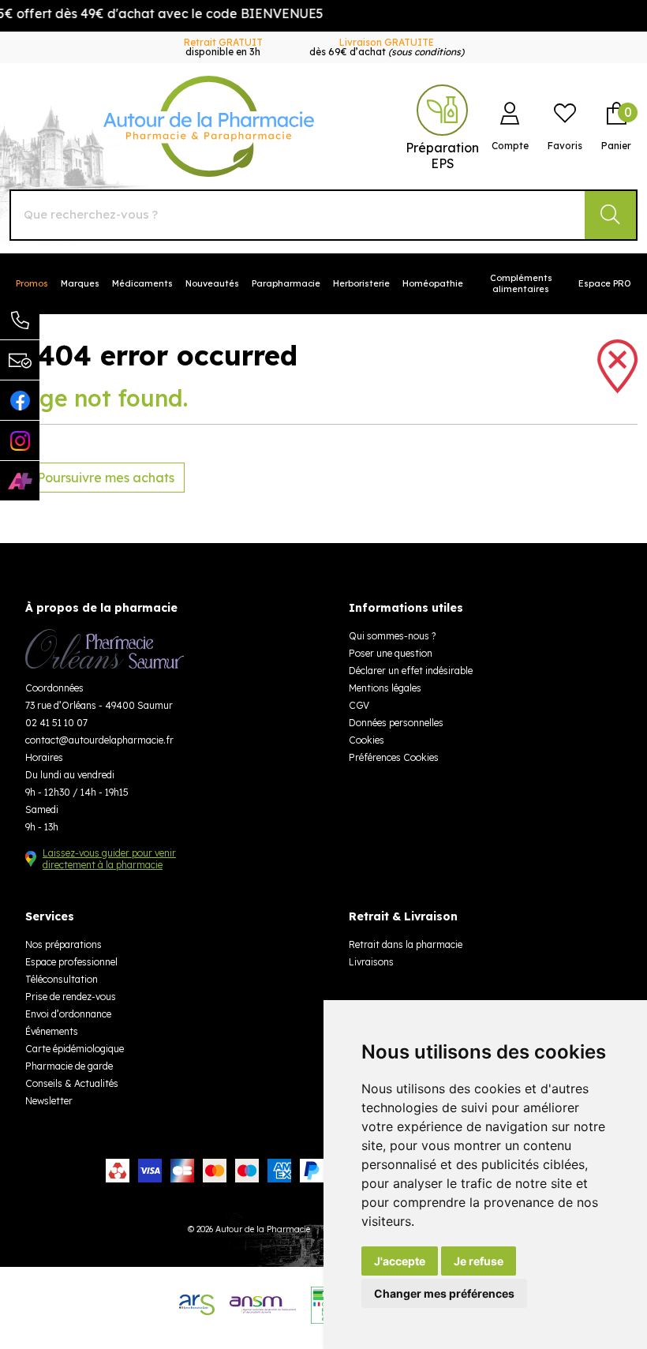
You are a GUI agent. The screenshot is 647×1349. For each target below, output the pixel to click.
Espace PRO (604, 283)
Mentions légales (385, 688)
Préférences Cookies (394, 757)
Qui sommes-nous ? (392, 636)
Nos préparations (63, 944)
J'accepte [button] (399, 1261)
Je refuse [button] (478, 1261)
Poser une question (390, 653)
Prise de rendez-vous (70, 996)
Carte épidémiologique (74, 1049)
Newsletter (49, 1101)
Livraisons (371, 962)
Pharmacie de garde (69, 1066)
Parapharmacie (286, 283)
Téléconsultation (61, 979)
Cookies (366, 740)
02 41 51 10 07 (56, 723)
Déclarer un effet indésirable (411, 670)
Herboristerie (361, 283)
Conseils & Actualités (71, 1083)
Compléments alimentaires (521, 283)
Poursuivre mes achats (104, 477)
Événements (51, 1031)
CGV (359, 705)
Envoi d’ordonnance (68, 1014)
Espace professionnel (71, 962)
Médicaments (142, 283)
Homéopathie (432, 283)
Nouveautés (212, 283)
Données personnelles (396, 723)
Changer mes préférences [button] (444, 1293)
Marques (80, 283)
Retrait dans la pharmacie (405, 944)
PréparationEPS (442, 155)
